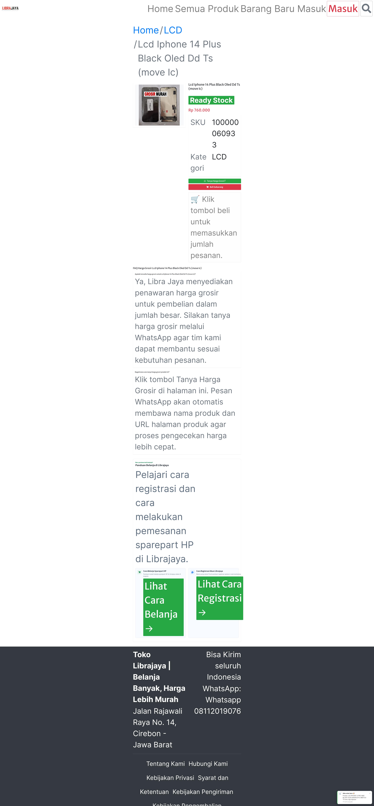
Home (146, 30)
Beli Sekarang (216, 187)
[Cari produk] (366, 8)
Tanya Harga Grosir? (215, 181)
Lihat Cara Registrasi (220, 598)
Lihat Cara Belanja (161, 607)
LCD (173, 30)
